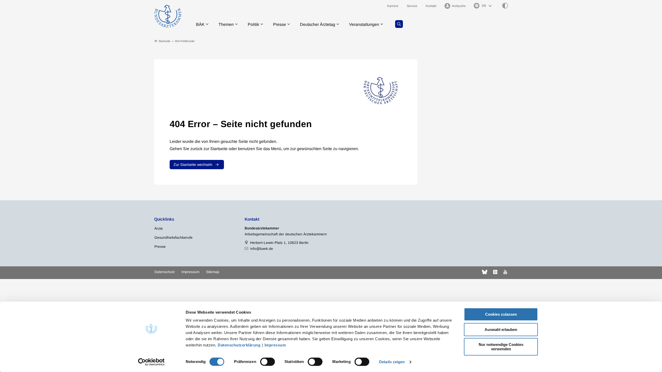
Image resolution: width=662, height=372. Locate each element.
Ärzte (158, 228)
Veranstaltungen (364, 24)
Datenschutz (164, 272)
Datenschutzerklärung (239, 345)
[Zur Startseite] (168, 16)
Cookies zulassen (501, 314)
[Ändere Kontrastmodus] (505, 6)
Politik (253, 24)
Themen (226, 24)
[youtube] (505, 272)
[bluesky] (484, 272)
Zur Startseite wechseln (193, 164)
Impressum (275, 345)
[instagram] (495, 272)
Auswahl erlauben (501, 329)
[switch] (267, 362)
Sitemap (212, 272)
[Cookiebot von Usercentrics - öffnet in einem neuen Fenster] (151, 362)
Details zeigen (392, 362)
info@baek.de (261, 249)
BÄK (200, 24)
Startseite (164, 41)
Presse (279, 24)
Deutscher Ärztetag (317, 24)
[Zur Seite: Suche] (399, 24)
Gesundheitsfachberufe (173, 237)
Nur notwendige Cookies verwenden (501, 346)
